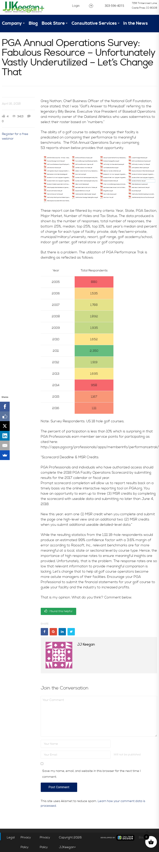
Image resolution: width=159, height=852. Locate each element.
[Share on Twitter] (71, 631)
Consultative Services (94, 23)
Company (12, 23)
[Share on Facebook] (44, 631)
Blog (33, 23)
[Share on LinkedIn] (62, 631)
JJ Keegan (86, 644)
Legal (11, 837)
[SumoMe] (5, 455)
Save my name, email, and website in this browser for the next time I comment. (91, 774)
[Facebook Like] (5, 416)
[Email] (5, 445)
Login (76, 6)
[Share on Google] (53, 631)
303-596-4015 (114, 6)
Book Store (53, 23)
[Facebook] (5, 406)
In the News (135, 23)
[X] (5, 426)
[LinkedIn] (5, 436)
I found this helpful (60, 611)
